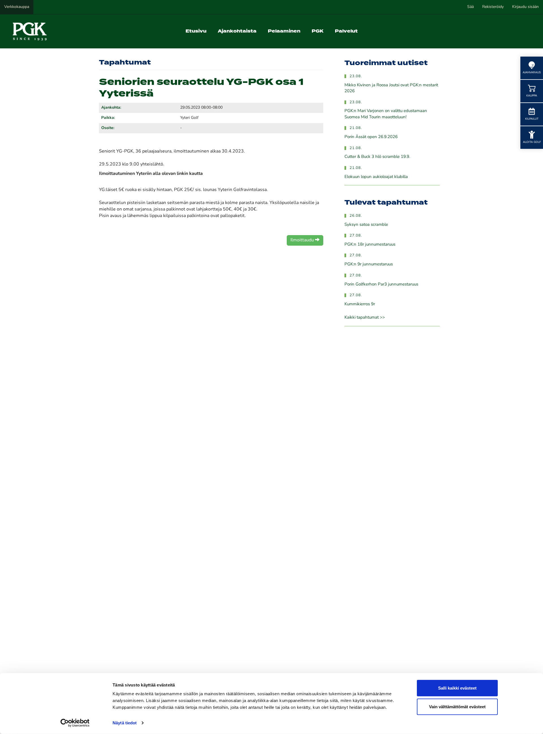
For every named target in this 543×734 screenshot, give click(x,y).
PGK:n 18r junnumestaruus (369, 244)
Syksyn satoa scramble (366, 225)
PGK (318, 31)
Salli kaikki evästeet (457, 688)
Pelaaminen (284, 31)
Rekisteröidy (493, 7)
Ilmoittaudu (302, 240)
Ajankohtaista (237, 31)
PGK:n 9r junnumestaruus (368, 264)
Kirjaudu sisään (525, 7)
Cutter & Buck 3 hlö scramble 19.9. (377, 157)
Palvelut (346, 31)
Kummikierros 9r (359, 304)
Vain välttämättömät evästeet (457, 706)
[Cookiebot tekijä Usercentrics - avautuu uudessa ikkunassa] (75, 723)
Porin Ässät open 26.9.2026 (371, 137)
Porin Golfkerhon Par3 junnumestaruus (381, 284)
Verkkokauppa (16, 7)
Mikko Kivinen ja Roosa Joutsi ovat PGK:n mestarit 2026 (391, 88)
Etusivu (196, 31)
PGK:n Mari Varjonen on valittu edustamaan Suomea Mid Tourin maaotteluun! (385, 114)
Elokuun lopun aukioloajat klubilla (376, 177)
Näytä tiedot (125, 722)
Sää (470, 7)
